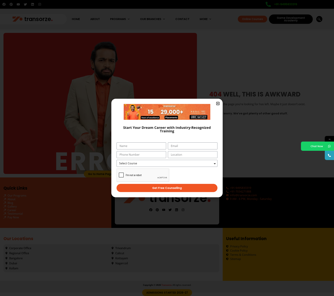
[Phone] (329, 155)
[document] (167, 148)
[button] (218, 103)
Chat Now (317, 146)
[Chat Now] (329, 146)
